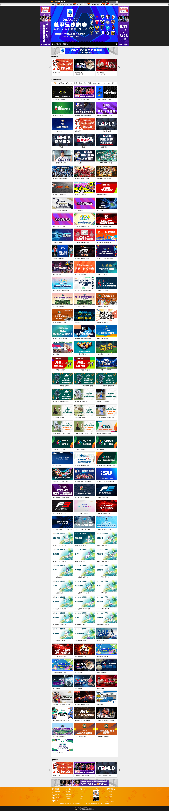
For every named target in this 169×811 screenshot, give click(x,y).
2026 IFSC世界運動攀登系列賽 (83, 290)
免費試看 (68, 791)
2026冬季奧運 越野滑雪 (103, 577)
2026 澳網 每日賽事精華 (59, 672)
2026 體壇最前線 (57, 242)
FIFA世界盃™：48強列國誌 (104, 370)
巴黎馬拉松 (56, 354)
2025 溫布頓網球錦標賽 (59, 736)
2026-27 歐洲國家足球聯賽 (82, 497)
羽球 (89, 83)
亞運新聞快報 (56, 72)
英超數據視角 (56, 688)
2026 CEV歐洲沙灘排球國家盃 (83, 338)
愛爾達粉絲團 (109, 791)
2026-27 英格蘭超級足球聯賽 (104, 115)
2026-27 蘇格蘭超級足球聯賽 (61, 210)
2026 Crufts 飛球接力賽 (103, 401)
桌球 (99, 83)
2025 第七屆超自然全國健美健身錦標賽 (107, 720)
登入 (103, 1)
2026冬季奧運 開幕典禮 (59, 545)
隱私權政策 (68, 796)
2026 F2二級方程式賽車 (103, 497)
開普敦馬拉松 (78, 322)
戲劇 (111, 4)
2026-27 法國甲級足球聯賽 (104, 99)
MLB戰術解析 (78, 72)
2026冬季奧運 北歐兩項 (59, 609)
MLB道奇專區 (78, 163)
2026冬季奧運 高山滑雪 (103, 561)
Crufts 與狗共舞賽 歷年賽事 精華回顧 (85, 433)
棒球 (75, 83)
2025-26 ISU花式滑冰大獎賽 (82, 529)
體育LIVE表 (64, 4)
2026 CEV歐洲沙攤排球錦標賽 (83, 115)
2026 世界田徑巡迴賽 (80, 274)
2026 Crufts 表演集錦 (80, 417)
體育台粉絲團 (109, 793)
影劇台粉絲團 (109, 794)
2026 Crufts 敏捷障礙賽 (81, 401)
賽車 (103, 83)
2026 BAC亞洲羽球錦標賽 (104, 242)
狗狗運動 (61, 83)
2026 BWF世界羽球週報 (103, 513)
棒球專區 (79, 4)
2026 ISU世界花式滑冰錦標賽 (61, 290)
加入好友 (57, 800)
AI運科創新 (69, 83)
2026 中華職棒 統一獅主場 (104, 179)
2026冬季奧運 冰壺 (58, 593)
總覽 (55, 83)
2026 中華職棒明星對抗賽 (82, 226)
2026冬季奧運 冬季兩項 (81, 577)
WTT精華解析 (78, 688)
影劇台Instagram (110, 799)
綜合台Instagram (110, 801)
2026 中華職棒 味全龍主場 (82, 179)
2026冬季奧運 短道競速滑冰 (82, 609)
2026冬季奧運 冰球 (58, 577)
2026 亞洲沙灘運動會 (102, 338)
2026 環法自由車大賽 (80, 194)
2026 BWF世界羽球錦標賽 (82, 99)
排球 (108, 83)
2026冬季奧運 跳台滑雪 (59, 624)
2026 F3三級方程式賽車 (59, 513)
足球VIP (86, 4)
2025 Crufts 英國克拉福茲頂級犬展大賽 (107, 386)
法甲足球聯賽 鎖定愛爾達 (61, 44)
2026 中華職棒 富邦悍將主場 (60, 179)
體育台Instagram (110, 798)
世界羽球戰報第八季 (80, 656)
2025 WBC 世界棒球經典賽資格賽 (106, 465)
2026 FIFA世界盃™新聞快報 (82, 370)
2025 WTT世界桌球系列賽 (82, 704)
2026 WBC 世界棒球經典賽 (104, 433)
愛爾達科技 (57, 791)
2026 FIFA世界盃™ (102, 194)
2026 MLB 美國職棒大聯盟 (104, 131)
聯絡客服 (81, 794)
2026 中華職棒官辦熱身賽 (82, 465)
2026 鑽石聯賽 (57, 274)
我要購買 (72, 4)
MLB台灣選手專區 (102, 147)
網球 (94, 83)
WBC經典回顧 (101, 449)
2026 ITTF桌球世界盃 (102, 274)
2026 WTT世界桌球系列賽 (82, 258)
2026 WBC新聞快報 (80, 449)
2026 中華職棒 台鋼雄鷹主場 (104, 163)
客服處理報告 (82, 798)
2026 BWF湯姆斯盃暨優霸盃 (82, 242)
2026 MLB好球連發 (80, 147)
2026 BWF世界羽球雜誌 (59, 656)
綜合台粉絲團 (109, 796)
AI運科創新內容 (101, 640)
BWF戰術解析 (100, 72)
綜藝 (116, 4)
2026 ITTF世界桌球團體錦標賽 (105, 258)
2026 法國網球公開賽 (102, 306)
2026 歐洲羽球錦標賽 (58, 258)
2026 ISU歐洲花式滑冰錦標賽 (105, 529)
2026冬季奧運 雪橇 (102, 593)
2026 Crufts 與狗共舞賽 (59, 417)
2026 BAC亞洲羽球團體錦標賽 (83, 481)
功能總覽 (68, 798)
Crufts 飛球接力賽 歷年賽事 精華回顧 (107, 417)
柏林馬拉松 (100, 704)
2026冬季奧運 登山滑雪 (59, 561)
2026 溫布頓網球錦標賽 (59, 306)
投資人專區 (57, 794)
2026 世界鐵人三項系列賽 (60, 338)
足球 (80, 83)
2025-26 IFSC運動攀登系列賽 (61, 720)
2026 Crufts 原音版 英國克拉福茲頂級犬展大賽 (87, 386)
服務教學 (81, 796)
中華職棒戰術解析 (101, 672)
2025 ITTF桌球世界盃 (59, 752)
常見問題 (81, 791)
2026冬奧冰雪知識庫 (80, 640)
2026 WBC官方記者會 (59, 449)
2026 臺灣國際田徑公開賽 (104, 322)
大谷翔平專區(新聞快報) (59, 163)
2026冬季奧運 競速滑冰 (103, 624)
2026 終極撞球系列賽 (80, 354)
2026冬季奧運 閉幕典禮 (81, 545)
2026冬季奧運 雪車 (80, 561)
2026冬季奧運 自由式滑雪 (82, 593)
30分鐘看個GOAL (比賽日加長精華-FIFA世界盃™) (110, 354)
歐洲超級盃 (100, 210)
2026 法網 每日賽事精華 (59, 322)
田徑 (113, 83)
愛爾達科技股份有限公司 (65, 803)
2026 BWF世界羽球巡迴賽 (104, 226)
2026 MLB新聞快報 (58, 147)
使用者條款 (68, 794)
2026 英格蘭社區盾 (58, 115)
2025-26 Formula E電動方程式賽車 (62, 529)
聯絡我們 (107, 803)
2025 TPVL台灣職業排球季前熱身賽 (62, 704)
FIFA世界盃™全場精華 (59, 370)
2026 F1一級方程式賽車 (59, 194)
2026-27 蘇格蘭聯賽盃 (59, 99)
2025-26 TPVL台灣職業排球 (60, 481)
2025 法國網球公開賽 (80, 736)
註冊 (107, 1)
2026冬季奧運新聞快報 (59, 640)
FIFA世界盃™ (95, 4)
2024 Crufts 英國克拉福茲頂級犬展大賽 (63, 401)
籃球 (85, 83)
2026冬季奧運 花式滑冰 (103, 545)
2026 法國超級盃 (57, 131)
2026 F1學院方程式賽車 (81, 513)
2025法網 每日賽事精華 (103, 736)
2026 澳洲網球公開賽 (102, 656)
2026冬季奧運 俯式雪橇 (103, 609)
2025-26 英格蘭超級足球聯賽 (61, 497)
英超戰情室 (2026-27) (81, 210)
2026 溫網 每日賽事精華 (81, 306)
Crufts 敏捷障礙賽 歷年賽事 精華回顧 (63, 433)
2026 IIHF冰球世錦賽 (102, 290)
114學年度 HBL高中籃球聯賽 (82, 720)
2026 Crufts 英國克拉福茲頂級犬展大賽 (63, 386)
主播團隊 (57, 797)
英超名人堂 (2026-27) (59, 226)
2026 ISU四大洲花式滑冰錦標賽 (105, 481)
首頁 (53, 4)
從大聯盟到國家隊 (58, 465)
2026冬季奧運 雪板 (80, 624)
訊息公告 (81, 793)
